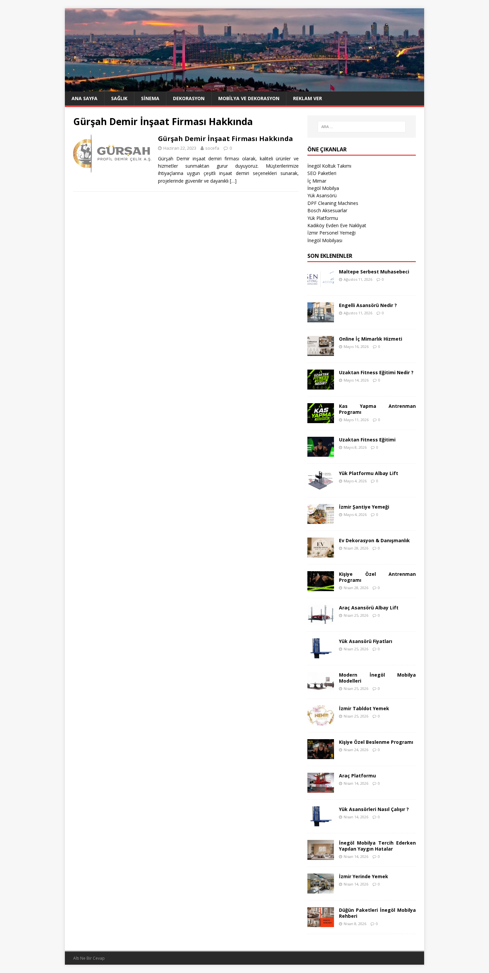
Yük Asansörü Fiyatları (365, 641)
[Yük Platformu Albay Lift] (320, 486)
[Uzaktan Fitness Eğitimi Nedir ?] (320, 385)
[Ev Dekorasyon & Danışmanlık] (320, 553)
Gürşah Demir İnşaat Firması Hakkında (225, 138)
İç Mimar (316, 181)
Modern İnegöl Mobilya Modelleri (377, 678)
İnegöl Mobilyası (324, 240)
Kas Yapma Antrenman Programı (377, 409)
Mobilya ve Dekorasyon (248, 98)
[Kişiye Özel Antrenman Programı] (320, 587)
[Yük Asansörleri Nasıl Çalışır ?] (320, 822)
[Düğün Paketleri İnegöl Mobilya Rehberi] (320, 923)
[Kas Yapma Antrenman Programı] (320, 419)
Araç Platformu (357, 775)
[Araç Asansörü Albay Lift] (320, 620)
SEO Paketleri (321, 173)
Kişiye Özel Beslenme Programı (376, 742)
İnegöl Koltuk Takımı (329, 166)
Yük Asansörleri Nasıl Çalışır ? (374, 809)
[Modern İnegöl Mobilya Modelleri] (320, 688)
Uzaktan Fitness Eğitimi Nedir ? (376, 372)
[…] (233, 181)
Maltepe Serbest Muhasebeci (374, 271)
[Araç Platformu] (320, 788)
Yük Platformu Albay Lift (368, 473)
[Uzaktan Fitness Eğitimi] (320, 452)
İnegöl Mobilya (323, 188)
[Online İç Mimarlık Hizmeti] (320, 352)
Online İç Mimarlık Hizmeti (370, 339)
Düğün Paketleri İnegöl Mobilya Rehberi (377, 913)
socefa (212, 148)
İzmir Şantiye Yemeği (364, 507)
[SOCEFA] (244, 87)
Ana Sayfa (84, 98)
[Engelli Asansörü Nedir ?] (320, 318)
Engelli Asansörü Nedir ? (368, 305)
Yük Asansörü (322, 195)
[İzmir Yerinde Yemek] (320, 889)
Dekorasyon (189, 98)
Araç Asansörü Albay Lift (369, 607)
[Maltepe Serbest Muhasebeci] (320, 284)
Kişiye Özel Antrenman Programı (377, 577)
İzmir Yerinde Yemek (363, 876)
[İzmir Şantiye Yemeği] (320, 520)
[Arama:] (361, 126)
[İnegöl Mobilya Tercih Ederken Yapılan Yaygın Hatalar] (320, 856)
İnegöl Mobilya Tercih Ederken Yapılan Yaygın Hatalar (377, 846)
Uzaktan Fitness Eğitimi (367, 439)
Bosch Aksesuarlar (327, 210)
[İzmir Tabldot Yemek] (320, 721)
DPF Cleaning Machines (332, 203)
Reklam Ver (307, 98)
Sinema (150, 98)
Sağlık (119, 98)
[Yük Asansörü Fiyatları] (320, 654)
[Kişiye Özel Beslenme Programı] (320, 755)
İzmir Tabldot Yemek (364, 708)
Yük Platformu (322, 218)
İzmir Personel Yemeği (331, 233)
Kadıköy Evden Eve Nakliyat (336, 225)
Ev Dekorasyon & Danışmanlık (374, 540)
